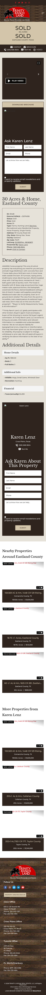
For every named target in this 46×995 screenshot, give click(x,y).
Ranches (32, 226)
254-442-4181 (15, 911)
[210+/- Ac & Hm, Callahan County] (23, 779)
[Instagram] (9, 887)
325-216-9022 (15, 953)
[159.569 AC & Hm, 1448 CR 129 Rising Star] (23, 575)
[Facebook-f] (5, 887)
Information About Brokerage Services (23, 987)
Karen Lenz (23, 245)
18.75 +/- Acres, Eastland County (23, 638)
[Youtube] (22, 887)
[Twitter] (14, 887)
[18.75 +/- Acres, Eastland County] (23, 621)
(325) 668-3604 (19, 247)
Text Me (25, 449)
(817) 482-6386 (15, 968)
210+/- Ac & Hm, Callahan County (23, 796)
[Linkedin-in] (18, 887)
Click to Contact (18, 249)
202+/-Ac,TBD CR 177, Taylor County (23, 841)
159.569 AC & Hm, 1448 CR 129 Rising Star (23, 593)
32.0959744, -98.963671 (24, 242)
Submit (23, 187)
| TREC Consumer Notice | (23, 989)
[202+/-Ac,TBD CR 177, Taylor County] (23, 824)
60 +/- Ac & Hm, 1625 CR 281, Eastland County (23, 683)
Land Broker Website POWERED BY (23, 991)
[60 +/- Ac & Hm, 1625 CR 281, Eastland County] (23, 666)
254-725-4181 (15, 931)
